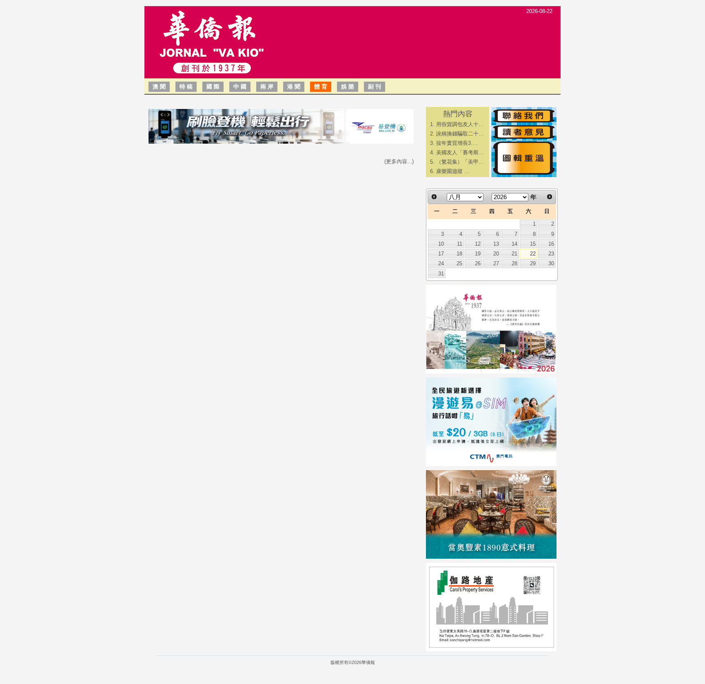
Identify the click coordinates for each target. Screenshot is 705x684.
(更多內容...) (399, 161)
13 (496, 244)
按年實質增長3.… (457, 143)
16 (551, 244)
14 (514, 244)
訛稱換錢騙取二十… (460, 134)
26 (478, 263)
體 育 (320, 86)
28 (514, 263)
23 (551, 254)
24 (441, 263)
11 (459, 244)
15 (533, 244)
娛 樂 (347, 86)
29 (533, 263)
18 (459, 254)
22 (533, 254)
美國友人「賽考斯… (460, 152)
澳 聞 (159, 86)
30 (551, 263)
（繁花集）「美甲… (460, 162)
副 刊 (374, 86)
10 (441, 244)
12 (478, 244)
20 (496, 254)
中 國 (239, 86)
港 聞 (293, 86)
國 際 (212, 86)
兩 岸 (266, 86)
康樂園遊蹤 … (453, 171)
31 (441, 274)
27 (496, 263)
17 (441, 254)
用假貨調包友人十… (460, 124)
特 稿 (186, 86)
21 (514, 254)
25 (459, 263)
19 (478, 254)
